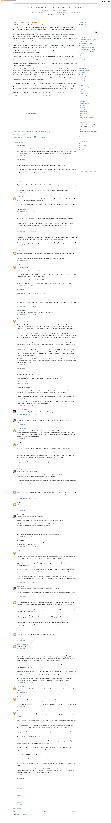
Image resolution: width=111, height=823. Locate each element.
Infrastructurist (82, 72)
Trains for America (83, 113)
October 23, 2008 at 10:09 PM (26, 212)
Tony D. (19, 490)
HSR (28, 137)
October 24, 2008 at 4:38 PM (26, 640)
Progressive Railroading (84, 88)
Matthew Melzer (83, 145)
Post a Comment (17, 808)
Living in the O (82, 74)
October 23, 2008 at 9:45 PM (26, 192)
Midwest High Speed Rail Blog (86, 80)
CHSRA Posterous (83, 41)
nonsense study (19, 36)
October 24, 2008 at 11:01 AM (26, 546)
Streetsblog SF (82, 99)
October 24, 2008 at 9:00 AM (26, 486)
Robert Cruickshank (21, 428)
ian (17, 502)
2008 (81, 24)
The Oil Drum (82, 105)
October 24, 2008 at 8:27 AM (26, 438)
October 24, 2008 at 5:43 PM (26, 707)
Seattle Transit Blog (83, 90)
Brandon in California (22, 710)
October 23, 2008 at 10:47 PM (26, 247)
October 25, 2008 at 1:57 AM (26, 774)
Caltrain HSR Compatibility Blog (87, 49)
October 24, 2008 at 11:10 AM (26, 582)
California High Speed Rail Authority (87, 39)
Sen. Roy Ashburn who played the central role (54, 36)
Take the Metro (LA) (83, 101)
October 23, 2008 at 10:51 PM (26, 261)
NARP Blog (81, 86)
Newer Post (15, 811)
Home (45, 811)
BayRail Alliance (83, 45)
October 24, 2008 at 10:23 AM (26, 536)
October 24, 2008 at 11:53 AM (26, 628)
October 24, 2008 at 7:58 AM (26, 414)
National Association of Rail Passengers (88, 84)
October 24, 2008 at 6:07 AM (26, 405)
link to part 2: (20, 795)
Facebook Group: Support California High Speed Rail (87, 52)
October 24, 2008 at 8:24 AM (26, 424)
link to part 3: (20, 802)
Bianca (81, 143)
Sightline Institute (83, 92)
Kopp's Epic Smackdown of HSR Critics (25, 22)
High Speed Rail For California (86, 55)
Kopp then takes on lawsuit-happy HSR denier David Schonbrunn (34, 131)
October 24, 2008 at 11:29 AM (26, 596)
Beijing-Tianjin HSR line (33, 333)
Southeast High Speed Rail (85, 95)
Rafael (18, 318)
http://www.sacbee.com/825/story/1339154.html (28, 270)
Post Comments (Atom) (24, 814)
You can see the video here (59, 58)
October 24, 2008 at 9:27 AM (26, 510)
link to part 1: (20, 788)
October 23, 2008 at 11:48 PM (26, 306)
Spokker (19, 196)
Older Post (74, 811)
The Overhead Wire (83, 107)
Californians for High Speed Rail (86, 47)
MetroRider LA (82, 76)
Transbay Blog (82, 115)
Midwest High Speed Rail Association (88, 78)
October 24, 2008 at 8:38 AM (26, 465)
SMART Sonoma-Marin (84, 93)
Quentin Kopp (33, 137)
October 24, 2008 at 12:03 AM (26, 315)
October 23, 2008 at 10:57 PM (26, 285)
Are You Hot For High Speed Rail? (87, 43)
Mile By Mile (82, 82)
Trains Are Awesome (83, 111)
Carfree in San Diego (22, 409)
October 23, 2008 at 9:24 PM (26, 175)
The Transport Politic (84, 109)
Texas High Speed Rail (84, 103)
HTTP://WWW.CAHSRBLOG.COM (55, 14)
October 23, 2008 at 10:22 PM (26, 231)
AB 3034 (20, 137)
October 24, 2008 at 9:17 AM (26, 498)
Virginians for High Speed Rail (86, 117)
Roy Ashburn (41, 137)
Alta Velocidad (82, 68)
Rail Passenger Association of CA (87, 59)
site (43, 374)
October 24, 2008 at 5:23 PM (26, 693)
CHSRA (24, 137)
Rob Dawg (19, 418)
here (22, 448)
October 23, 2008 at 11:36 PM (26, 296)
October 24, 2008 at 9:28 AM (26, 528)
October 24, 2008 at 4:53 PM (26, 682)
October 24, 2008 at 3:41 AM (26, 364)
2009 (81, 22)
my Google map (27, 321)
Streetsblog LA (82, 97)
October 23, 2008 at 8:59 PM (26, 155)
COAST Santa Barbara (84, 70)
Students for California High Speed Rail (88, 61)
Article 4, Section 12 (18, 70)
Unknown (19, 632)
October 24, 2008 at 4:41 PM (26, 648)
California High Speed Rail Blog (55, 7)
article (60, 542)
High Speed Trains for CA (85, 57)
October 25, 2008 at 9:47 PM (26, 804)
